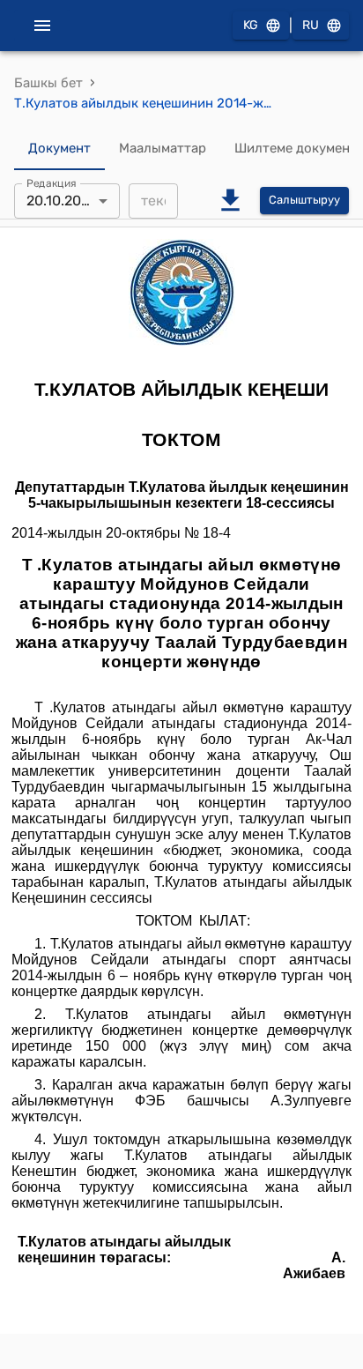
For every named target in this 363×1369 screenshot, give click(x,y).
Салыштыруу (304, 199)
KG (250, 25)
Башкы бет (48, 83)
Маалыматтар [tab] (162, 148)
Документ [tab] (59, 148)
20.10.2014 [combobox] (61, 200)
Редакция (51, 182)
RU (310, 25)
